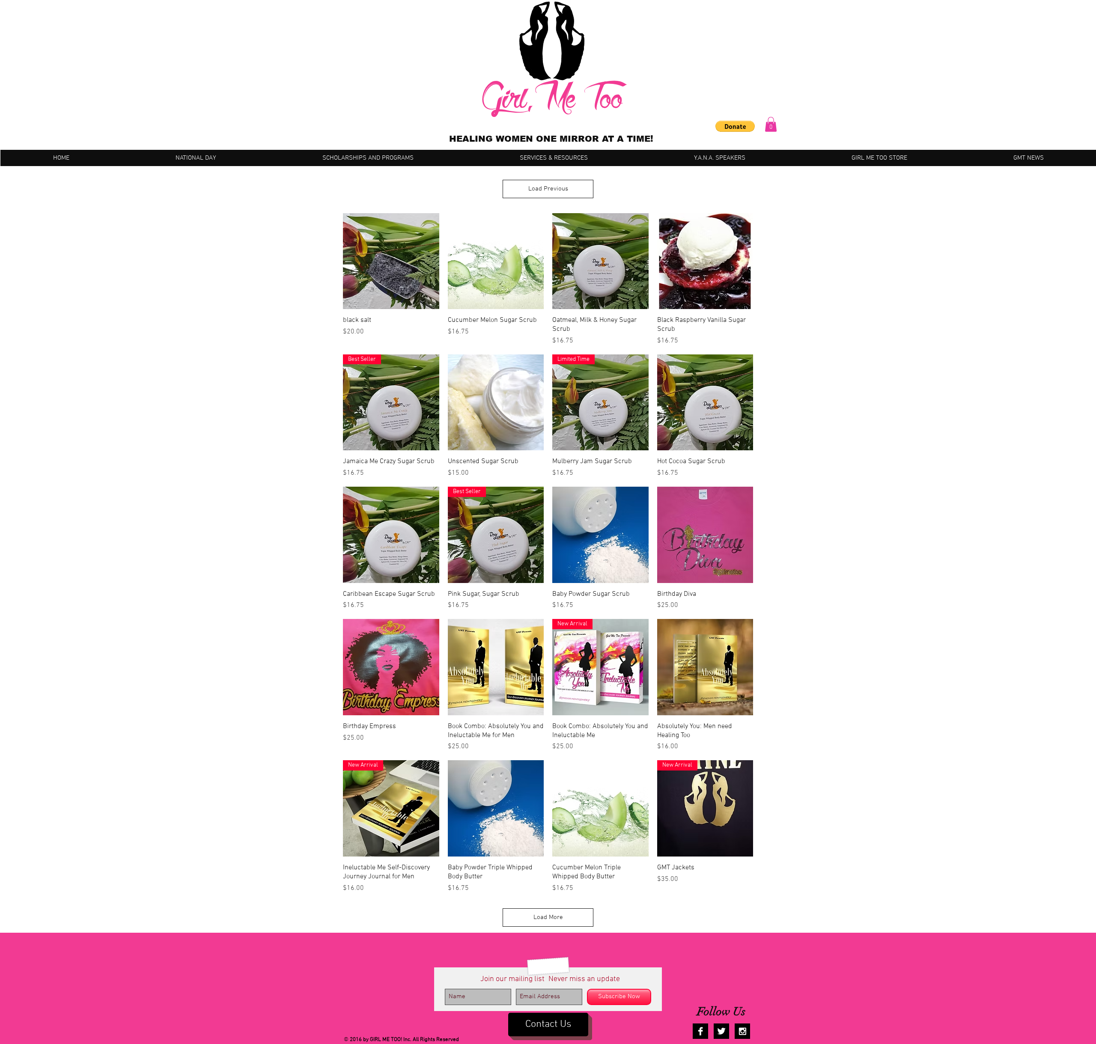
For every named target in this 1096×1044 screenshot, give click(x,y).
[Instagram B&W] (742, 1031)
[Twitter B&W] (721, 1031)
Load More (548, 917)
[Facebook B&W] (700, 1031)
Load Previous (548, 189)
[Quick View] (391, 261)
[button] (735, 126)
